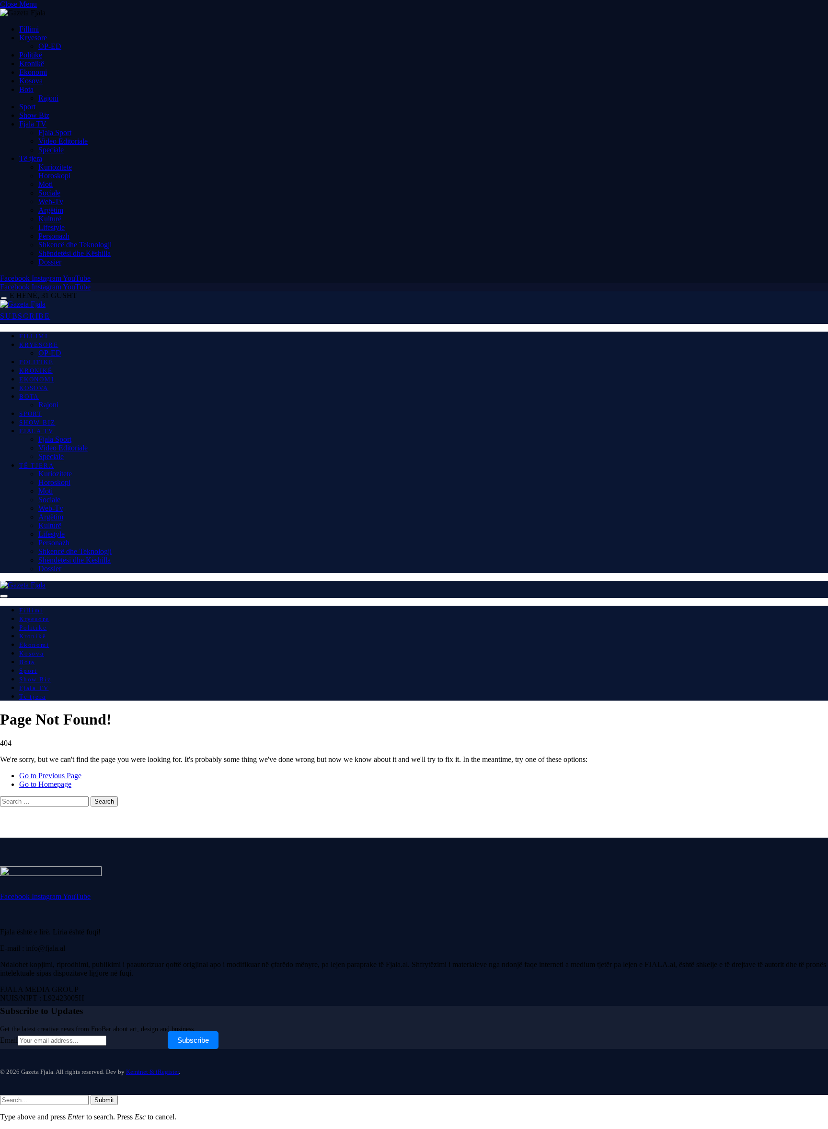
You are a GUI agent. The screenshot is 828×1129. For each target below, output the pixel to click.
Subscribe (193, 1040)
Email (9, 1040)
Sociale (49, 193)
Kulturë (49, 219)
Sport (27, 107)
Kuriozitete (55, 167)
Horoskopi (54, 176)
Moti (45, 184)
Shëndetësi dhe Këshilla (74, 253)
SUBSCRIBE (25, 316)
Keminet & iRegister (152, 1071)
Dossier (49, 262)
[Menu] (4, 298)
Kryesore (33, 38)
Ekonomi (33, 72)
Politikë (30, 55)
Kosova (31, 81)
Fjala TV (32, 124)
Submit (104, 1100)
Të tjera (30, 158)
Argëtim (50, 210)
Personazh (53, 236)
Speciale (51, 150)
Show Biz (34, 115)
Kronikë (31, 63)
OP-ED (49, 46)
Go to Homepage (45, 784)
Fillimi (29, 29)
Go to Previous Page (50, 776)
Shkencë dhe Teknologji (75, 245)
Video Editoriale (63, 141)
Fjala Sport (54, 132)
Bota (26, 89)
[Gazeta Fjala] (23, 304)
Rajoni (48, 98)
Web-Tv (50, 201)
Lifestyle (51, 227)
